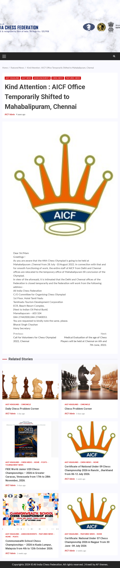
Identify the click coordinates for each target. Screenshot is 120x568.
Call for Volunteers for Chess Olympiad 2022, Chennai (34, 337)
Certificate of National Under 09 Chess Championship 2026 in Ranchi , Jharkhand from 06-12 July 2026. (90, 439)
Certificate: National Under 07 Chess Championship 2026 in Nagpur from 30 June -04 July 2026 (90, 511)
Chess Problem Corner (90, 382)
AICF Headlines (12, 78)
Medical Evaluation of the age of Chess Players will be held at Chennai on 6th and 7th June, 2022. (84, 339)
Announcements (42, 78)
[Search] (114, 56)
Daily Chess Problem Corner (30, 382)
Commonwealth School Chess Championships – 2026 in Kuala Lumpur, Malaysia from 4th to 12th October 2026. (30, 511)
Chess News (57, 78)
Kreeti (88, 564)
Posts (44, 462)
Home (37, 462)
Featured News (73, 78)
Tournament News (14, 465)
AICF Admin (10, 114)
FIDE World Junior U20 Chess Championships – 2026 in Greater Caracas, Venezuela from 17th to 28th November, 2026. (30, 439)
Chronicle (26, 404)
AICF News (26, 78)
